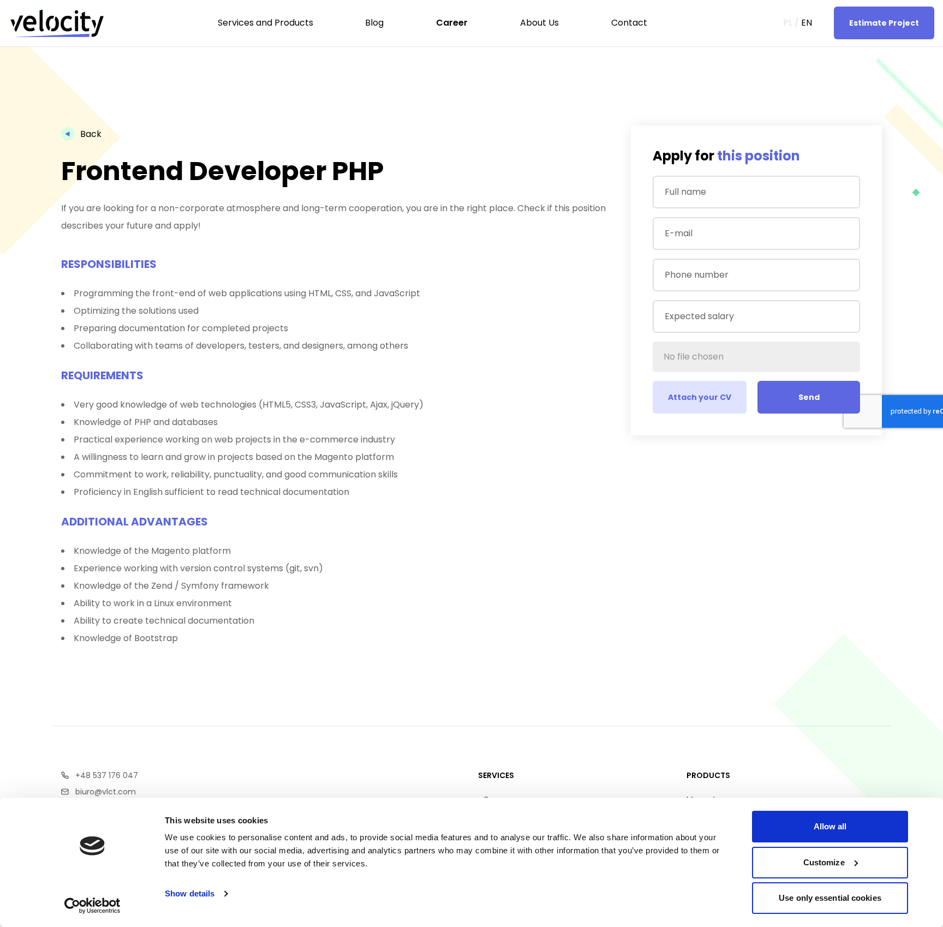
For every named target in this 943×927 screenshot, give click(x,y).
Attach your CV (699, 397)
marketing (35, 127)
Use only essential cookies (830, 897)
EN (806, 22)
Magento (878, 111)
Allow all (830, 826)
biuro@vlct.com (105, 791)
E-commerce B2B (894, 144)
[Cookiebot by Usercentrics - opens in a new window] (92, 906)
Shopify (875, 127)
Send (809, 397)
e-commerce (41, 111)
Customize (824, 862)
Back (91, 134)
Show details (189, 893)
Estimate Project (884, 22)
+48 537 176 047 (106, 775)
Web (24, 144)
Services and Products (73, 66)
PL (787, 22)
